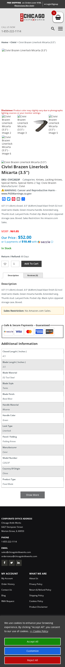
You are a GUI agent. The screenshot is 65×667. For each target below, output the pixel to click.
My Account (7, 578)
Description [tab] (13, 275)
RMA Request (7, 601)
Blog (3, 595)
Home (4, 42)
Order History (8, 584)
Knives (40, 179)
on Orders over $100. (24, 2)
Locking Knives (53, 179)
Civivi (13, 42)
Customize (33, 651)
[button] (32, 242)
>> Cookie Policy (39, 631)
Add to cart (31, 263)
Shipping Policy (36, 595)
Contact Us (6, 589)
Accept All (32, 641)
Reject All (32, 660)
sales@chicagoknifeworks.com (16, 552)
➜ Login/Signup (51, 4)
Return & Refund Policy (40, 589)
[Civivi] (23, 162)
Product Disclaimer (38, 606)
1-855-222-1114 (11, 31)
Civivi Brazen (48, 182)
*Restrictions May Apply (24, 5)
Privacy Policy (35, 584)
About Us (33, 578)
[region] (32, 641)
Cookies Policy (36, 601)
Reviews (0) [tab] (32, 275)
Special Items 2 (27, 182)
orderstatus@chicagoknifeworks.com (19, 556)
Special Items (9, 182)
